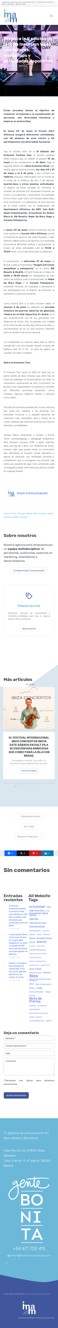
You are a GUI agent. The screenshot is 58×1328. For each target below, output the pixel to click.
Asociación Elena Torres (38, 914)
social (31, 1017)
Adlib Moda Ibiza (37, 911)
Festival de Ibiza (35, 957)
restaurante (34, 1009)
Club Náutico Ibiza (37, 923)
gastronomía (45, 965)
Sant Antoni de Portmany (38, 1013)
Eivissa (32, 942)
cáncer (32, 934)
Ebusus (46, 934)
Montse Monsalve (36, 992)
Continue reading (29, 771)
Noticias (23, 66)
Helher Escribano (35, 973)
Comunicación (37, 926)
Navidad (32, 996)
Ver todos (30, 684)
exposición (41, 946)
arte (48, 911)
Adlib (49, 907)
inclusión (23, 517)
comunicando (35, 931)
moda (39, 988)
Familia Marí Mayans (37, 950)
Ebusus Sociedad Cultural (40, 938)
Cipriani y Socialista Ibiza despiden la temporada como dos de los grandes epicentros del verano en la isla (18, 970)
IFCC (31, 984)
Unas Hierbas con (36, 1021)
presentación (42, 1006)
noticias (32, 1006)
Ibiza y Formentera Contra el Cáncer (40, 979)
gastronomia (34, 965)
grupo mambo (35, 969)
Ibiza (33, 976)
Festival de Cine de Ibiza (38, 954)
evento (41, 941)
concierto (45, 931)
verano (48, 1021)
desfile (39, 934)
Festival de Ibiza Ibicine (37, 961)
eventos (32, 946)
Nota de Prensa (35, 1000)
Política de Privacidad (26, 1318)
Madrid (32, 988)
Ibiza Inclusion (40, 513)
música (48, 992)
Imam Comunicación (32, 493)
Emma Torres (10, 513)
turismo (39, 1017)
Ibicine (46, 972)
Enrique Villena (25, 513)
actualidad (37, 906)
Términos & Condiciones (45, 1318)
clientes (34, 919)
